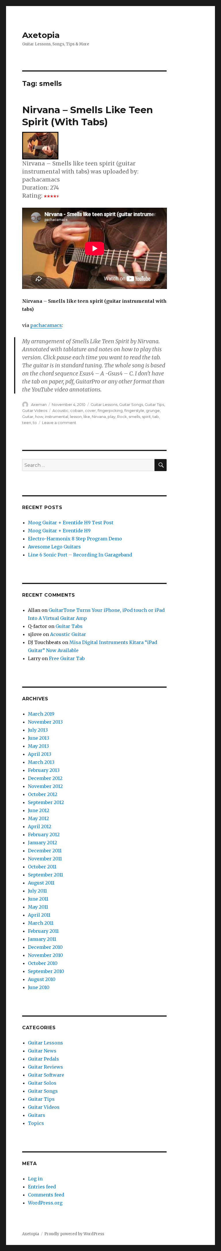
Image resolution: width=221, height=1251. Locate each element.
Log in (35, 1178)
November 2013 (45, 722)
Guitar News (42, 1051)
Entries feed (42, 1187)
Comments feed (46, 1195)
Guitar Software (46, 1075)
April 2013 (39, 754)
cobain (76, 410)
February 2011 (43, 931)
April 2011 (39, 915)
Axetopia (41, 35)
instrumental (56, 416)
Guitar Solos (42, 1083)
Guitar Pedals (43, 1059)
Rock (122, 416)
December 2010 (45, 947)
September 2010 (46, 971)
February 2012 (44, 834)
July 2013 (38, 730)
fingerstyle (134, 410)
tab (156, 416)
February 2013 (44, 770)
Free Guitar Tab (67, 658)
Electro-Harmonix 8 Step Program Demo (75, 538)
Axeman (39, 404)
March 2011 (41, 923)
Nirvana (99, 416)
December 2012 (45, 778)
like (86, 416)
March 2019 (41, 714)
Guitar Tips (154, 404)
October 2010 (43, 963)
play (111, 416)
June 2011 (38, 899)
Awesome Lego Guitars (54, 547)
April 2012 (39, 826)
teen (26, 422)
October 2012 (42, 794)
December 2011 (45, 850)
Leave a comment (59, 422)
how (39, 416)
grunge (153, 410)
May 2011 (38, 907)
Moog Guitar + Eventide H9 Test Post (70, 522)
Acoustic (60, 410)
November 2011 (45, 858)
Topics (36, 1123)
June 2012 (38, 810)
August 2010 (42, 979)
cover (90, 410)
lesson (76, 416)
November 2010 (45, 955)
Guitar (27, 416)
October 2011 (42, 867)
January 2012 (42, 842)
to (35, 422)
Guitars (36, 1115)
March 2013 (41, 762)
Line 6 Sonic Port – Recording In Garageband (80, 555)
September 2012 (46, 802)
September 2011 (45, 875)
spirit (146, 416)
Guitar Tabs (69, 626)
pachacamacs (46, 325)
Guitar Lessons (104, 404)
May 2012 (38, 818)
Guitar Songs (131, 404)
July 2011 (37, 891)
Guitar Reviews (45, 1067)
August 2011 (41, 883)
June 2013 (38, 738)
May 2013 (38, 746)
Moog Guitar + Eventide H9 (59, 530)
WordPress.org (45, 1203)
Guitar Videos (34, 410)
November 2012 (45, 786)
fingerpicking (110, 410)
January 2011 (42, 939)
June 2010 (38, 987)
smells (134, 416)
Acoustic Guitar (68, 634)
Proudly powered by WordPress (74, 1233)
